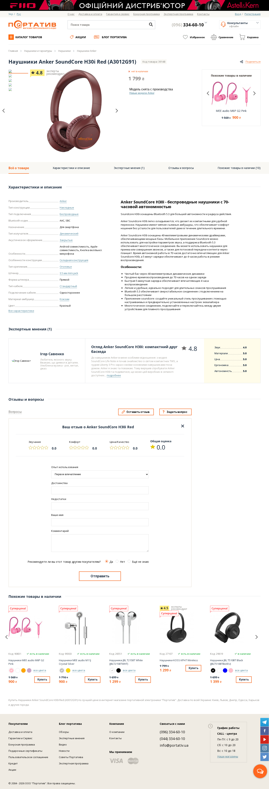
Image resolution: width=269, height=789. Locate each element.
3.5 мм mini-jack (69, 273)
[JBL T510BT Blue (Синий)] (225, 670)
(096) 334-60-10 (172, 732)
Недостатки (58, 499)
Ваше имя (57, 515)
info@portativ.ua (174, 745)
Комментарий (60, 531)
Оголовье (66, 266)
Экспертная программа (73, 763)
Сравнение (226, 37)
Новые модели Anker (141, 93)
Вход (238, 14)
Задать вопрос (177, 412)
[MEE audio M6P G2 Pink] (28, 627)
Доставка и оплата (20, 732)
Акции (80, 37)
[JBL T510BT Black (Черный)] (213, 670)
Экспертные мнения (71, 738)
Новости (64, 751)
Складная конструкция (74, 260)
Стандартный (68, 286)
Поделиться (253, 61)
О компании (116, 732)
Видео (63, 744)
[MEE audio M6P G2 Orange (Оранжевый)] (23, 670)
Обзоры (64, 732)
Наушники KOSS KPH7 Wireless (179, 660)
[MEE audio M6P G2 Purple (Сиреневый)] (29, 670)
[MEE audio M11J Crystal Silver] (79, 627)
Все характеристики (21, 310)
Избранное (197, 37)
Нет (122, 562)
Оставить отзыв (137, 412)
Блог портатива (114, 37)
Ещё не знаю (140, 562)
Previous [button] (4, 111)
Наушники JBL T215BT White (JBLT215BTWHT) (126, 662)
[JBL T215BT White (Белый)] (112, 670)
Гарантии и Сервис (20, 738)
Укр (10, 14)
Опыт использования (64, 467)
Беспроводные (69, 214)
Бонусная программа (21, 744)
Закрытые (66, 240)
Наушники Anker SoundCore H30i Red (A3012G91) (72, 61)
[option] (18, 71)
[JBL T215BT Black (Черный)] (118, 670)
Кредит (13, 763)
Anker (63, 201)
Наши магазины (227, 756)
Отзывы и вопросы (181, 168)
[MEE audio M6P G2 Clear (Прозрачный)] (17, 670)
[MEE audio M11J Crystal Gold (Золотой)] (68, 670)
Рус (19, 14)
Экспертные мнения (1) (129, 168)
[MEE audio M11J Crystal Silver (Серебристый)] (62, 670)
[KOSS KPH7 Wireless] (180, 627)
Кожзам (64, 299)
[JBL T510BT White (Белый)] (219, 670)
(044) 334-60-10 (172, 738)
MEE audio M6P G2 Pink (231, 111)
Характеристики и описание (71, 168)
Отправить (100, 576)
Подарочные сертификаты (25, 751)
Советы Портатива (71, 757)
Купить (42, 679)
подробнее (114, 375)
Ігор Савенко (52, 353)
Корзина (253, 37)
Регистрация (253, 14)
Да (111, 562)
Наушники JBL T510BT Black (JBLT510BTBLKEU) (226, 662)
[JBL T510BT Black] (230, 627)
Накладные (67, 207)
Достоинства (59, 483)
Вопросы (15, 412)
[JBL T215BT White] (129, 627)
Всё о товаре (18, 168)
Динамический (69, 233)
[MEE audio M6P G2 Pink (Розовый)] (11, 670)
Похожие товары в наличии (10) (239, 168)
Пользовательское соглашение (28, 757)
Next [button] (117, 110)
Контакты (115, 738)
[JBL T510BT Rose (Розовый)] (230, 670)
